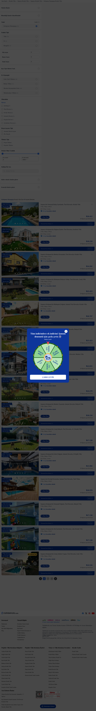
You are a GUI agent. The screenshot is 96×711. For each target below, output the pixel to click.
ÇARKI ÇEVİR (48, 377)
